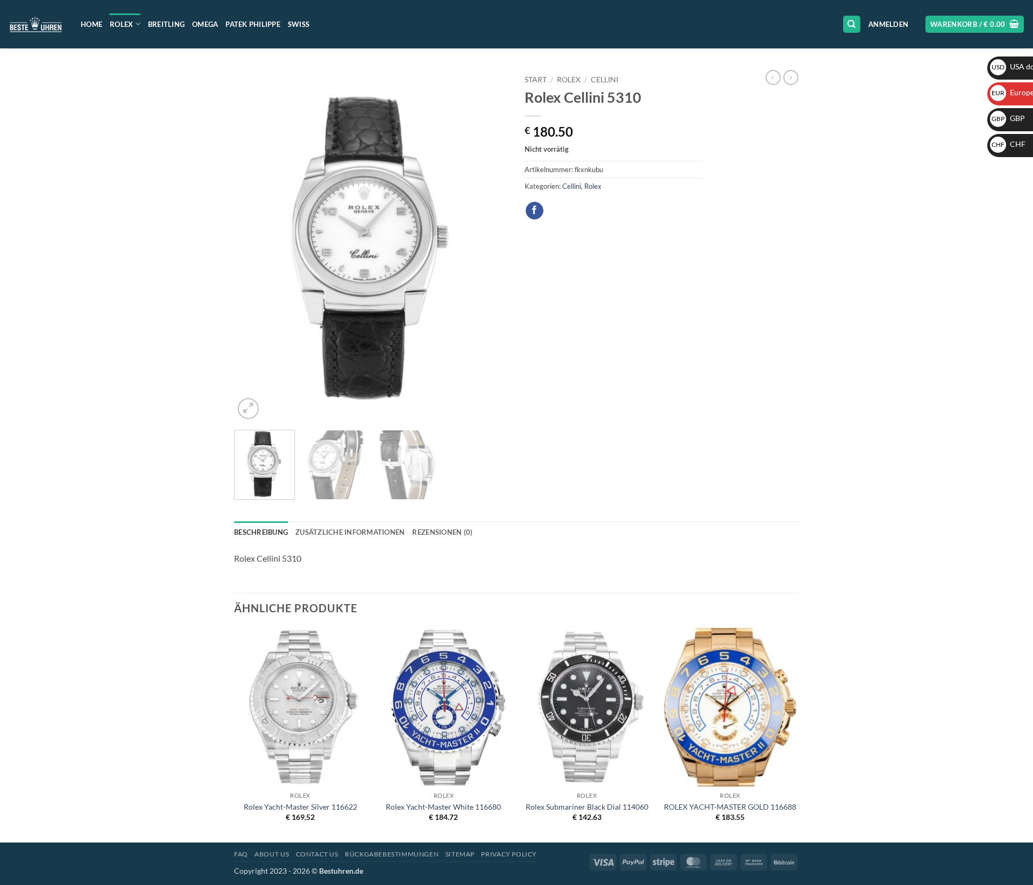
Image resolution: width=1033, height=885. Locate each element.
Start (536, 79)
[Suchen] (851, 24)
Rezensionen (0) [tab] (442, 532)
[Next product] (773, 77)
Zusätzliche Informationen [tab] (350, 532)
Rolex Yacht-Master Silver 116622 (300, 806)
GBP (1008, 118)
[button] (888, 24)
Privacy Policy (509, 854)
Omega (205, 24)
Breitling (166, 24)
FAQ (241, 854)
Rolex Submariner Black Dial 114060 (587, 806)
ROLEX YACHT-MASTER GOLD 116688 (730, 806)
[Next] (489, 246)
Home (91, 24)
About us (271, 854)
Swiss (298, 24)
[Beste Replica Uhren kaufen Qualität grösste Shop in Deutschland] (36, 23)
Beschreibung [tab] (261, 532)
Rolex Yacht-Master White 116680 (443, 806)
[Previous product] (790, 77)
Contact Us (317, 854)
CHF (1008, 143)
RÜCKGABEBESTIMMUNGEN (391, 854)
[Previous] (253, 246)
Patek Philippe (252, 24)
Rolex (121, 24)
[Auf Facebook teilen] (534, 211)
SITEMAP (460, 854)
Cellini (604, 79)
